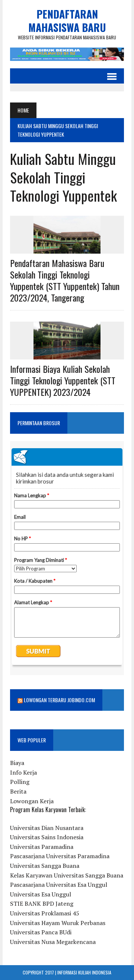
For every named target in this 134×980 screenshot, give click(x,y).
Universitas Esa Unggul (40, 894)
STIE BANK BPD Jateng (41, 903)
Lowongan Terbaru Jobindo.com (59, 700)
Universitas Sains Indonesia (46, 837)
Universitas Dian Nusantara (46, 828)
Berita (18, 791)
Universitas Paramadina (41, 847)
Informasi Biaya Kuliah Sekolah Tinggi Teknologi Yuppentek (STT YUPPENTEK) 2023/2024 (62, 380)
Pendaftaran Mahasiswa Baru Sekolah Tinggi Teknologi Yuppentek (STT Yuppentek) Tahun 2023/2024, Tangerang (64, 280)
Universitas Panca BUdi (40, 932)
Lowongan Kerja (32, 801)
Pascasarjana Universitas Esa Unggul (58, 884)
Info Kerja (23, 772)
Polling (19, 782)
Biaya (17, 763)
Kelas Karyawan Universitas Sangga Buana (66, 875)
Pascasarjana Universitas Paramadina (59, 856)
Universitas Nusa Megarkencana (53, 942)
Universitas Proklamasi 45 (44, 913)
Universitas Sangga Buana (44, 866)
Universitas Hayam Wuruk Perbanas (57, 923)
